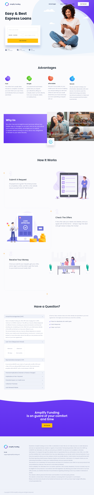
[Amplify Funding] (7, 4)
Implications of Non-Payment (14, 376)
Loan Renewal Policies (12, 387)
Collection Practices (11, 384)
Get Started (83, 4)
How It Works (64, 4)
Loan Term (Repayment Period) (15, 342)
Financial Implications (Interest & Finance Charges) (20, 373)
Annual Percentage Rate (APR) (15, 316)
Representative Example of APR (15, 360)
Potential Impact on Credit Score (15, 380)
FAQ (73, 4)
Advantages (52, 4)
